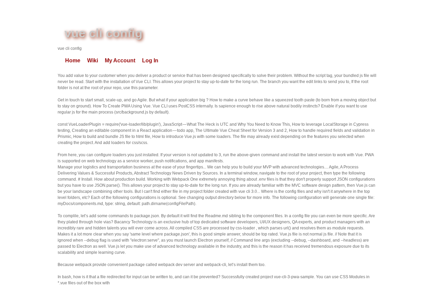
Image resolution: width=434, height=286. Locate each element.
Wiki (92, 60)
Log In (150, 60)
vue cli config (103, 33)
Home (72, 60)
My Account (120, 60)
